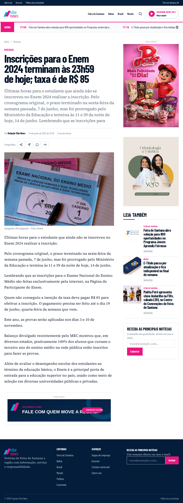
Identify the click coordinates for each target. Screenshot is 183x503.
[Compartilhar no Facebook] (21, 144)
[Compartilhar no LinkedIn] (29, 144)
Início (6, 41)
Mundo (130, 13)
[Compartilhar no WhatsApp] (37, 144)
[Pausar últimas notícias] (177, 27)
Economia (61, 484)
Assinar (172, 460)
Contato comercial (101, 467)
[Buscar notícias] (140, 13)
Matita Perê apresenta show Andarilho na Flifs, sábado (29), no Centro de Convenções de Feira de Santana (159, 300)
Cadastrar (134, 351)
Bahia (111, 13)
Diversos (17, 41)
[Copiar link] (45, 144)
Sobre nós (8, 2)
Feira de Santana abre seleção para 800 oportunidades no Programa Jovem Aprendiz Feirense (157, 238)
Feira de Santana (96, 13)
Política (60, 478)
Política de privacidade (35, 2)
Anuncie (19, 2)
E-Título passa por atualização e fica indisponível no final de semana (156, 269)
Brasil (120, 13)
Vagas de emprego (101, 455)
